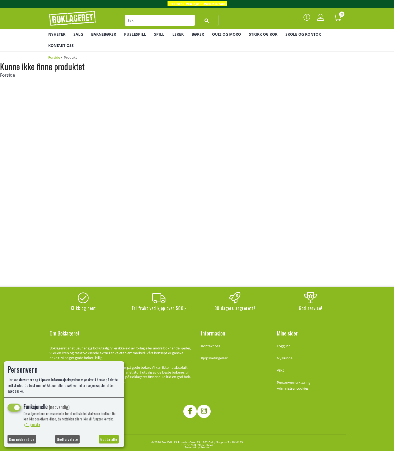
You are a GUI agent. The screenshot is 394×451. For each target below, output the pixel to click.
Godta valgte (67, 439)
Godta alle (108, 439)
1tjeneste (32, 424)
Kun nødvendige (22, 439)
